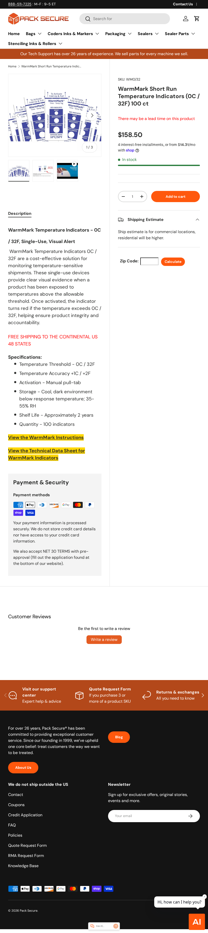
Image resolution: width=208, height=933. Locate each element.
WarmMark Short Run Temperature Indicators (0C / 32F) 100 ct (51, 66)
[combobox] (124, 18)
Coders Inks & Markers (70, 33)
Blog (119, 737)
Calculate (173, 261)
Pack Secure (29, 911)
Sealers (145, 33)
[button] (196, 18)
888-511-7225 (19, 4)
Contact (15, 794)
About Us (23, 767)
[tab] (19, 213)
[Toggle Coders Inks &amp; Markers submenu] (97, 34)
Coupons (16, 804)
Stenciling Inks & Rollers (32, 43)
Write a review (104, 639)
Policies (15, 835)
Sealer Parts (177, 33)
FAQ (12, 825)
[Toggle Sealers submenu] (157, 34)
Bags (31, 33)
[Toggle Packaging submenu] (130, 34)
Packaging (115, 33)
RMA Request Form (26, 855)
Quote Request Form (27, 845)
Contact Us (183, 4)
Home (14, 33)
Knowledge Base (23, 865)
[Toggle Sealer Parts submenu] (193, 34)
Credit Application (25, 815)
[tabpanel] (54, 342)
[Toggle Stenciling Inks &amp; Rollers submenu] (60, 43)
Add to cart (175, 196)
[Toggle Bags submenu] (40, 34)
